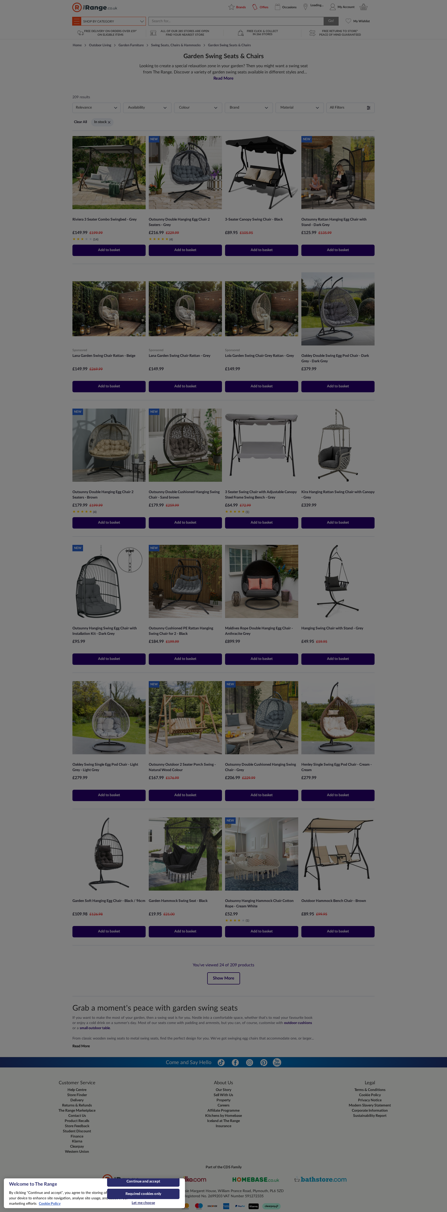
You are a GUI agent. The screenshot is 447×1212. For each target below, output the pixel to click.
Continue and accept (143, 1181)
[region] (94, 1193)
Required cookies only (143, 1194)
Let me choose (143, 1203)
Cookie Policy (50, 1204)
